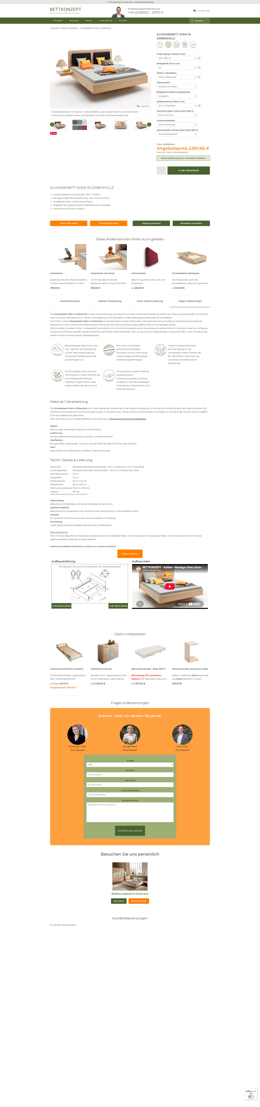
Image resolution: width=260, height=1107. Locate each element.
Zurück (52, 124)
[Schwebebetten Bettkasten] (191, 257)
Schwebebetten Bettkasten (186, 273)
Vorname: (130, 770)
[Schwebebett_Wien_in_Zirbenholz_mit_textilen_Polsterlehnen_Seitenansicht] (100, 124)
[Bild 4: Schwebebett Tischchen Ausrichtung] (121, 124)
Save (54, 133)
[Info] (199, 58)
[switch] (251, 1096)
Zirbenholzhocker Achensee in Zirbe (190, 669)
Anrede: (130, 760)
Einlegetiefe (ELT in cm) (168, 63)
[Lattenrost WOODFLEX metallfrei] (69, 652)
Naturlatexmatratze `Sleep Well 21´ (148, 669)
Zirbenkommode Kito (101, 669)
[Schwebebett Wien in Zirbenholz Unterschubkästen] (141, 124)
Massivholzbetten (69, 28)
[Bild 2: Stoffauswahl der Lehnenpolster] (79, 124)
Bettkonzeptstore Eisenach (130, 893)
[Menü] (255, 1089)
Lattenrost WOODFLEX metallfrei (66, 669)
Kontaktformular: (130, 800)
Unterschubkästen (166, 120)
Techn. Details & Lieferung (150, 301)
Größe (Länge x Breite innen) (171, 54)
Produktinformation (70, 301)
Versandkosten (181, 152)
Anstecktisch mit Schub (102, 273)
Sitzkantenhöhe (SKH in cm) (171, 101)
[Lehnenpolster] (150, 257)
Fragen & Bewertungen (190, 301)
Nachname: (130, 780)
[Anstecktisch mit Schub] (110, 257)
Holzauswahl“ (163, 82)
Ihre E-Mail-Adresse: (130, 790)
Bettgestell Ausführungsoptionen (173, 92)
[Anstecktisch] (69, 257)
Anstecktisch (56, 273)
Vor (149, 124)
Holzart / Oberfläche (167, 73)
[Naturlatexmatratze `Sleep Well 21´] (150, 652)
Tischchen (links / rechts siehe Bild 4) (175, 111)
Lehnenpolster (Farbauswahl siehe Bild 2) (177, 130)
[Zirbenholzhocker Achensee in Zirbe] (191, 652)
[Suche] (191, 21)
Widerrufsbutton (130, 554)
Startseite (54, 28)
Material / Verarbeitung (109, 301)
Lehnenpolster (138, 273)
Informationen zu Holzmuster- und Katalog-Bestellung (131, 2)
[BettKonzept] (65, 11)
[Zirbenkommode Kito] (110, 652)
